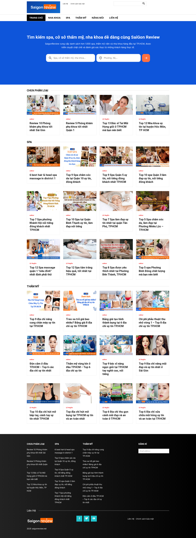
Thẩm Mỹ (80, 17)
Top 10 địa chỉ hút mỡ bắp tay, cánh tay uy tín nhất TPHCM (43, 415)
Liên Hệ (65, 4)
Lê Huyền (105, 119)
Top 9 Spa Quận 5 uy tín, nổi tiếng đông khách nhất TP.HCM (114, 178)
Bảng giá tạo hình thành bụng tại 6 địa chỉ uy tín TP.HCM (114, 323)
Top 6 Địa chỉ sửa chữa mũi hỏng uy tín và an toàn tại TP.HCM (152, 415)
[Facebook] (79, 519)
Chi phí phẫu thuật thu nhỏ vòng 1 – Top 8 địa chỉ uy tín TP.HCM (152, 323)
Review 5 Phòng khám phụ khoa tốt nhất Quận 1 (79, 127)
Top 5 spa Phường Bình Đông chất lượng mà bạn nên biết (152, 271)
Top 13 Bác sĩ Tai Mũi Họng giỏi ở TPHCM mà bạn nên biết (115, 127)
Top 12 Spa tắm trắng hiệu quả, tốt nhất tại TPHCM (79, 271)
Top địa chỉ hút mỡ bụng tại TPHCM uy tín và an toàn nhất (79, 415)
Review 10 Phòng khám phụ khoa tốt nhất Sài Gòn (41, 127)
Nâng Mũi (98, 17)
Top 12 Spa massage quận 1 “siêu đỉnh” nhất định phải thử (42, 271)
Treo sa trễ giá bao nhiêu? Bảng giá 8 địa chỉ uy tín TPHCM (79, 323)
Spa (68, 17)
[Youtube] (94, 519)
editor (32, 119)
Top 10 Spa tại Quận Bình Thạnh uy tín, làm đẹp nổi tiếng (79, 223)
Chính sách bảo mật (78, 4)
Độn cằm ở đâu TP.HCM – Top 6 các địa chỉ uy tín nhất (42, 367)
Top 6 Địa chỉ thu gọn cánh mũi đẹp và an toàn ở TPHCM (115, 415)
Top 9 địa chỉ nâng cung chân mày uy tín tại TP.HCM (42, 323)
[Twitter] (86, 519)
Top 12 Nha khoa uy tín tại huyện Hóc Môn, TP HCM (152, 127)
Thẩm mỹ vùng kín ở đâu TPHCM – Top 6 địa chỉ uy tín (78, 367)
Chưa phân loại (37, 90)
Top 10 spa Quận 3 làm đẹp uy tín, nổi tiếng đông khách (152, 178)
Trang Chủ (36, 17)
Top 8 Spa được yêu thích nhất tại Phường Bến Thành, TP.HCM (115, 271)
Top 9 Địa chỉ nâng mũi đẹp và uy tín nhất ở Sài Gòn (152, 367)
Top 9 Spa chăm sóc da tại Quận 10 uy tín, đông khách (78, 178)
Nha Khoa (54, 17)
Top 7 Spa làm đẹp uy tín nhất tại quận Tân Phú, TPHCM (115, 223)
